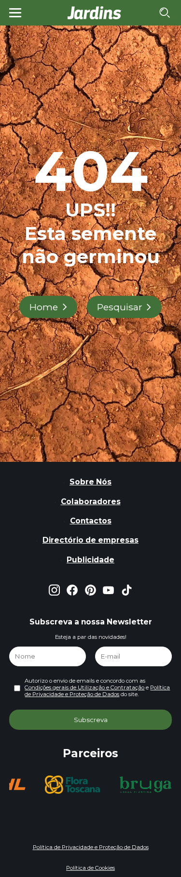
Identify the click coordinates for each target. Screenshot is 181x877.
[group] (35, 784)
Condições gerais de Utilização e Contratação (84, 687)
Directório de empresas (90, 540)
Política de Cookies (90, 867)
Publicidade (90, 559)
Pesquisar (119, 307)
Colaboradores (91, 501)
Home (43, 307)
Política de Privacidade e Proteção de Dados (97, 691)
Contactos (90, 520)
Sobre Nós (90, 481)
